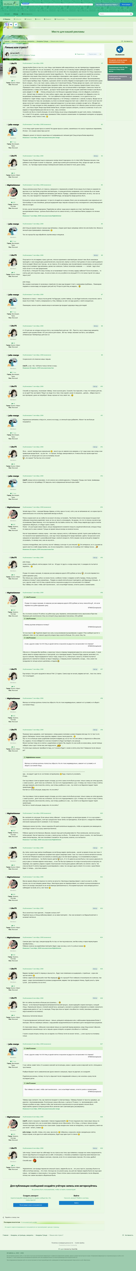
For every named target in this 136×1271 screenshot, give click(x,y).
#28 (101, 1117)
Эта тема (123, 14)
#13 (102, 476)
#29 (101, 1148)
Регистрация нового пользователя (31, 1205)
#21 (102, 848)
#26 (101, 998)
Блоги (38, 19)
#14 (101, 507)
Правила (48, 19)
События (18, 19)
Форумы (7, 19)
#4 (102, 185)
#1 (102, 63)
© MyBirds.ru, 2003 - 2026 (15, 1253)
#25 (101, 969)
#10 (102, 386)
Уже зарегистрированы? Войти (106, 4)
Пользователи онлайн (75, 19)
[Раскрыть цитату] (25, 597)
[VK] (11, 24)
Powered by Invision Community (68, 1245)
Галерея (29, 19)
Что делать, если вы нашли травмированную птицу (118, 61)
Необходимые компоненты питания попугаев (118, 77)
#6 (102, 255)
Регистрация (126, 4)
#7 (102, 294)
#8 (102, 326)
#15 (102, 557)
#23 (101, 908)
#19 (102, 729)
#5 (102, 224)
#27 (101, 1044)
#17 (102, 669)
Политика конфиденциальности (62, 1243)
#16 (102, 592)
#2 (102, 124)
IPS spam (61, 1249)
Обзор (15, 14)
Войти (76, 1203)
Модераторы (60, 19)
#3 (102, 156)
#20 (101, 813)
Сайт (8, 14)
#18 (102, 698)
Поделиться (80, 54)
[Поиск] (131, 14)
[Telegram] (16, 24)
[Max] (6, 24)
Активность (27, 14)
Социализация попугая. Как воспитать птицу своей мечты (118, 69)
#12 (102, 447)
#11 (102, 415)
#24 (101, 937)
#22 (101, 877)
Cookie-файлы (79, 1243)
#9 (102, 355)
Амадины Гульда (29, 55)
